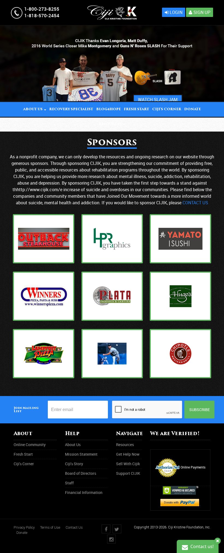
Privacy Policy (24, 527)
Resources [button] (111, 124)
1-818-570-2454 (41, 15)
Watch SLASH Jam (158, 100)
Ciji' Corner (166, 109)
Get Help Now (128, 454)
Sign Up (201, 12)
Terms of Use (50, 527)
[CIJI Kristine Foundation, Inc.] (112, 8)
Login (175, 12)
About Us (73, 444)
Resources (125, 444)
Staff (69, 482)
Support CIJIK (128, 473)
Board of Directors (80, 473)
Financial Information (83, 492)
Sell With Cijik (128, 463)
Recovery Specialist (71, 109)
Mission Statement (81, 454)
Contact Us (74, 527)
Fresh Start (136, 109)
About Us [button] (33, 109)
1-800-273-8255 (41, 9)
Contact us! (201, 546)
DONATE (192, 109)
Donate (21, 533)
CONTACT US (195, 203)
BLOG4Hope (108, 109)
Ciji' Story (74, 463)
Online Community (30, 444)
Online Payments (193, 467)
